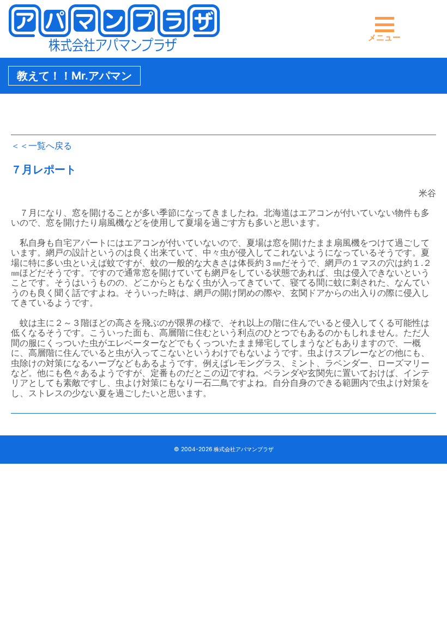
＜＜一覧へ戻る (41, 145)
